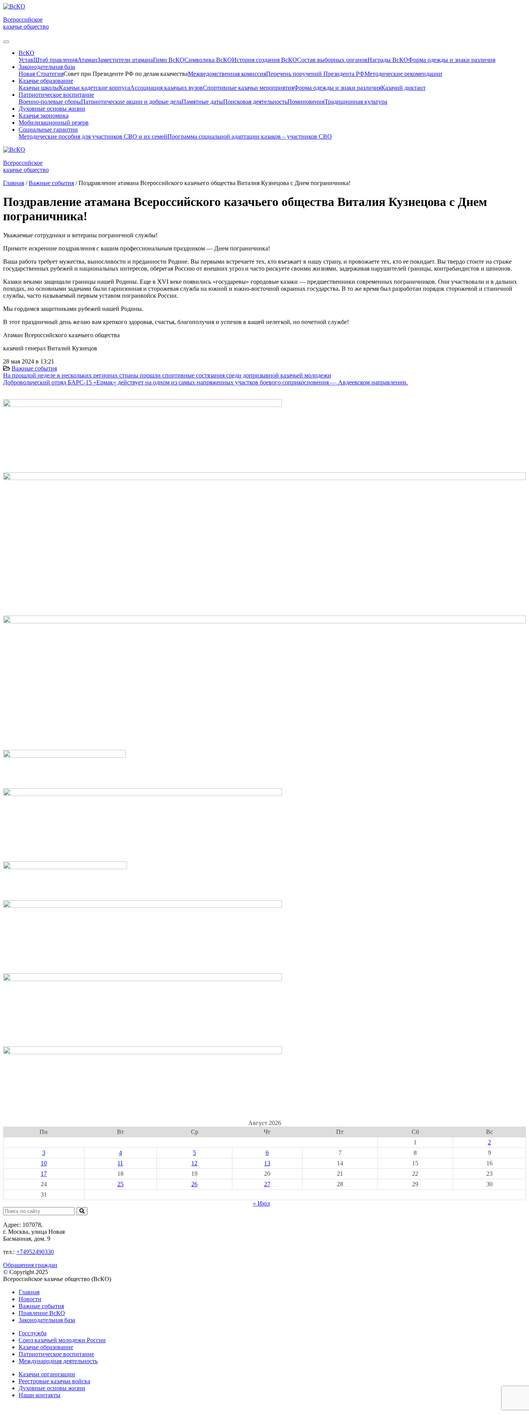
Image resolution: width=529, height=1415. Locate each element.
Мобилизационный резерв (54, 122)
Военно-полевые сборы (50, 101)
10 (44, 1163)
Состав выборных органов (332, 60)
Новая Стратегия (41, 73)
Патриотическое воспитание (56, 1354)
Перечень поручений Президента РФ (315, 73)
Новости (30, 1299)
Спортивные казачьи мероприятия (248, 87)
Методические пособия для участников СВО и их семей (93, 136)
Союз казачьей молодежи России (62, 1340)
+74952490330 (35, 1252)
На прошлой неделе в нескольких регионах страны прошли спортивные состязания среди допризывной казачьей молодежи (167, 375)
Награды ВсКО (388, 60)
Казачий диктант (403, 87)
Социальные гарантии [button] (48, 129)
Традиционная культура (356, 101)
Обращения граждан (30, 1265)
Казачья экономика (44, 115)
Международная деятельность (58, 1361)
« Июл (261, 1203)
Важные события (34, 368)
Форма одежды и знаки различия (451, 60)
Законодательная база (47, 1320)
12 (194, 1163)
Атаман (87, 60)
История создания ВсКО (264, 60)
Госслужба (32, 1333)
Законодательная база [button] (47, 66)
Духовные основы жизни (52, 108)
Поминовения (306, 101)
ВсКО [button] (26, 53)
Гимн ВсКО (168, 60)
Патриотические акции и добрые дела (131, 101)
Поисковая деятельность (255, 101)
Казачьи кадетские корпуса (94, 87)
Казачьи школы (39, 87)
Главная (29, 1292)
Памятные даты (202, 101)
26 (194, 1184)
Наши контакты (39, 1395)
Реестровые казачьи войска (54, 1381)
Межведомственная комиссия (227, 73)
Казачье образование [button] (46, 80)
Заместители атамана (125, 60)
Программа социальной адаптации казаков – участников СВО (249, 136)
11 (120, 1163)
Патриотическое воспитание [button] (56, 94)
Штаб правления (55, 60)
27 (267, 1184)
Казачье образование (46, 1347)
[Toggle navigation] (6, 42)
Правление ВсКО (42, 1313)
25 (120, 1184)
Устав (26, 60)
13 (267, 1163)
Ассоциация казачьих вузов (166, 87)
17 (44, 1173)
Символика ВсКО (208, 60)
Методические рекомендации (403, 73)
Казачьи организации (47, 1374)
